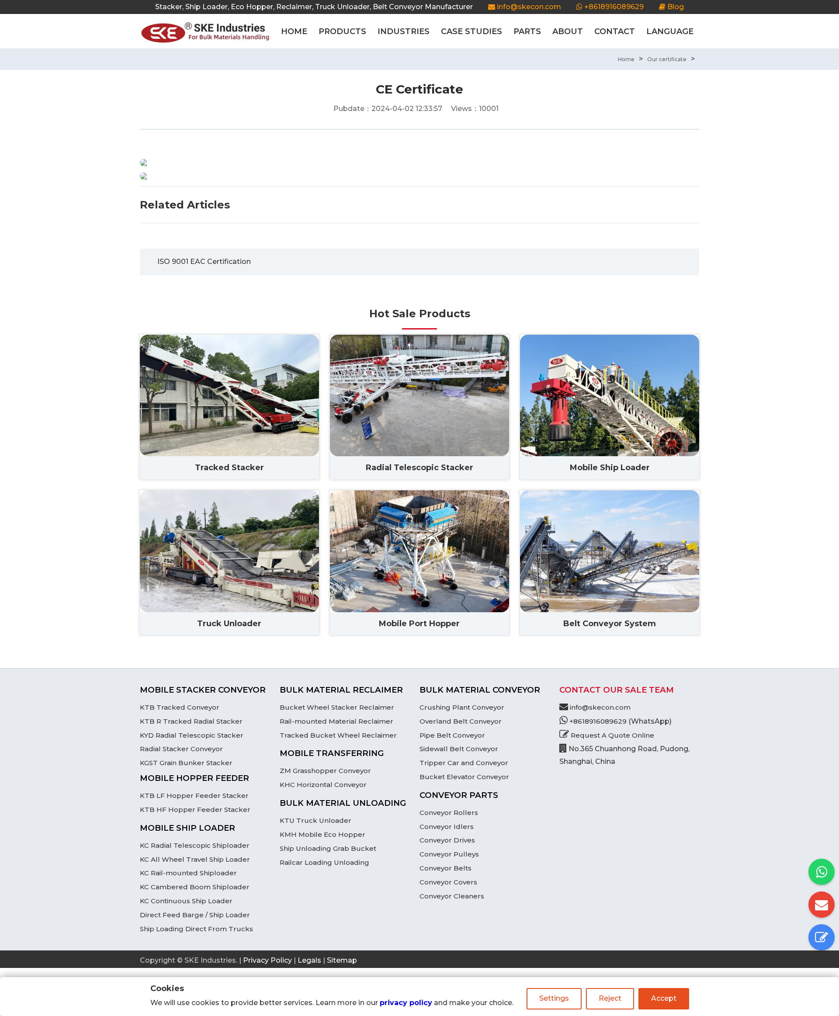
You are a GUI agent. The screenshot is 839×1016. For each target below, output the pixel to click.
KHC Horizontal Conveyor (323, 784)
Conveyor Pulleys (449, 854)
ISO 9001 (172, 261)
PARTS (527, 31)
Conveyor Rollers (449, 812)
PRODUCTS (342, 31)
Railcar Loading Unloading (324, 862)
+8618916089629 (613, 7)
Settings (554, 998)
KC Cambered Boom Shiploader (195, 887)
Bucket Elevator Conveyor (464, 777)
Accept (663, 998)
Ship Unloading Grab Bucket (328, 848)
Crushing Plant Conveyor (462, 707)
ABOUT (567, 31)
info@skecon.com (529, 7)
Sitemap (342, 960)
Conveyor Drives (447, 840)
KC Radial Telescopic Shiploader (195, 845)
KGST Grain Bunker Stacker (186, 763)
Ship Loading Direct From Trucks (196, 929)
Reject (610, 998)
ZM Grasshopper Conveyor (325, 770)
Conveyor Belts (446, 868)
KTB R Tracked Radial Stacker (191, 721)
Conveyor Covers (448, 882)
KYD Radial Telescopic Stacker (191, 735)
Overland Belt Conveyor (461, 721)
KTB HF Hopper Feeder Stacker (195, 809)
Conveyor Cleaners (452, 896)
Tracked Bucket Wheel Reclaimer (338, 735)
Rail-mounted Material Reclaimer (336, 721)
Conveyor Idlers (447, 826)
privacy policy (406, 1003)
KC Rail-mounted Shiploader (188, 873)
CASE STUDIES (471, 31)
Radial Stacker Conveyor (181, 749)
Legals (309, 960)
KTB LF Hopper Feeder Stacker (194, 795)
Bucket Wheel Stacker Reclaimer (337, 707)
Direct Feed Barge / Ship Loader (195, 915)
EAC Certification (220, 261)
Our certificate (666, 59)
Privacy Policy (267, 960)
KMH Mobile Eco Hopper (322, 834)
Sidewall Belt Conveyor (459, 749)
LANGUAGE (669, 31)
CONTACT (614, 31)
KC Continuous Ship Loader (186, 901)
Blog (675, 7)
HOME (294, 31)
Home (626, 59)
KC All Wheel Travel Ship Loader (195, 859)
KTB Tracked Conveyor (179, 707)
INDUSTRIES (404, 31)
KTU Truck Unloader (315, 820)
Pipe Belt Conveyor (452, 735)
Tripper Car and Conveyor (464, 763)
